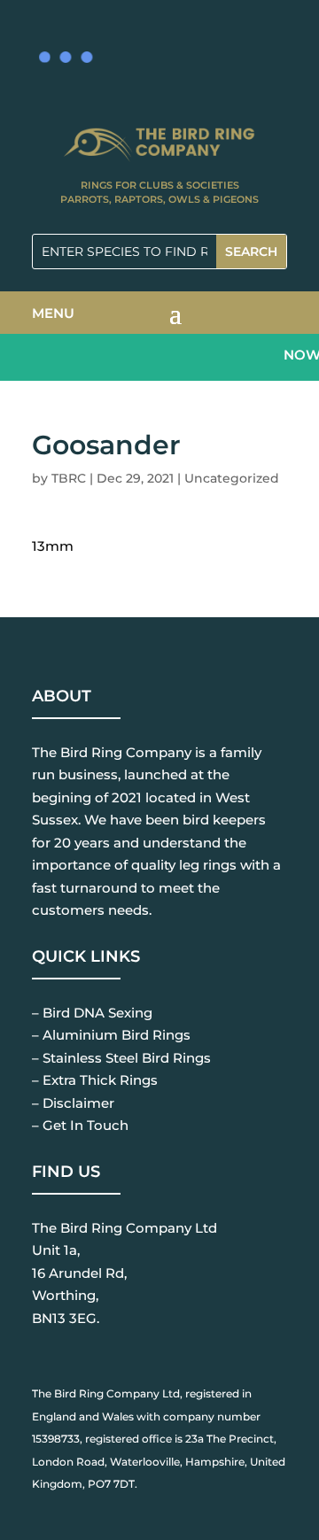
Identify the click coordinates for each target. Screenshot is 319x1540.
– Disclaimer (73, 1103)
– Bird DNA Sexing (92, 1012)
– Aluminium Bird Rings (111, 1034)
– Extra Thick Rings (95, 1080)
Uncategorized (231, 478)
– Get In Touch (80, 1125)
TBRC (68, 478)
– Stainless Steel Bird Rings (121, 1057)
